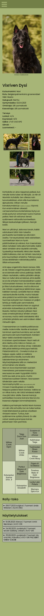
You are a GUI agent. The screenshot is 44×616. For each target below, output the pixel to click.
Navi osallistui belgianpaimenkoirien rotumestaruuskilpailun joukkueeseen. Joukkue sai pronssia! (21, 507)
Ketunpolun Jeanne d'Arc (9, 477)
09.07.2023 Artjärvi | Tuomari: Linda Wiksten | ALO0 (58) (21, 506)
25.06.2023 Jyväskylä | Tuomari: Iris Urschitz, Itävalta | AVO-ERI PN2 (21, 537)
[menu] (3, 4)
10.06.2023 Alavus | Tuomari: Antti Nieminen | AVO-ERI (20, 522)
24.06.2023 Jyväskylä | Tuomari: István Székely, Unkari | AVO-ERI (20, 529)
